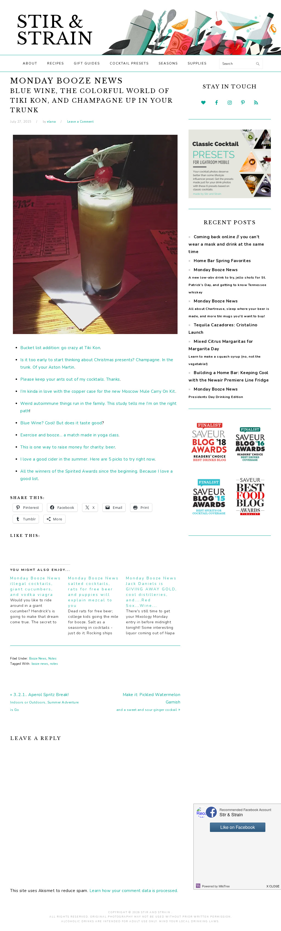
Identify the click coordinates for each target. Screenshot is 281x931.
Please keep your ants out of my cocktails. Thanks (70, 379)
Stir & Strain (55, 30)
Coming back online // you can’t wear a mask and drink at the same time (226, 244)
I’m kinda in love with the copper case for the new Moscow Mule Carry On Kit (97, 391)
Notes (52, 659)
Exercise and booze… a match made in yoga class (69, 435)
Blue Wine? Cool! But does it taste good (61, 423)
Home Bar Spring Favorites (222, 260)
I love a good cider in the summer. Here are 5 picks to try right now (87, 459)
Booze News (37, 659)
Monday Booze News (229, 308)
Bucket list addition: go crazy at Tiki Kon (60, 347)
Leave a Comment (80, 122)
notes (54, 664)
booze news (40, 664)
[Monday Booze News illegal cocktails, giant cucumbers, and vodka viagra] (39, 600)
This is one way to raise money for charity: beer (67, 447)
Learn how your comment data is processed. (133, 890)
